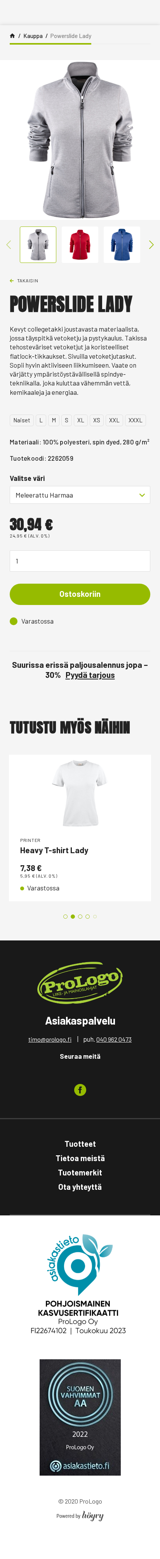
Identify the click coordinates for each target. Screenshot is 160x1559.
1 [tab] (65, 916)
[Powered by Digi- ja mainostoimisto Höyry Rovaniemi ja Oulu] (80, 1514)
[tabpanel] (80, 828)
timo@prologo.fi (49, 1039)
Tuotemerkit (80, 1172)
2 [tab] (73, 916)
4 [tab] (87, 916)
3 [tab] (80, 916)
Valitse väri (27, 478)
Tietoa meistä (80, 1158)
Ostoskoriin (80, 593)
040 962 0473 (114, 1039)
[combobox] (80, 495)
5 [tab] (95, 916)
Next (151, 245)
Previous (8, 245)
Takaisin (27, 280)
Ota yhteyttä (80, 1186)
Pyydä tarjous (90, 674)
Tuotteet (80, 1143)
